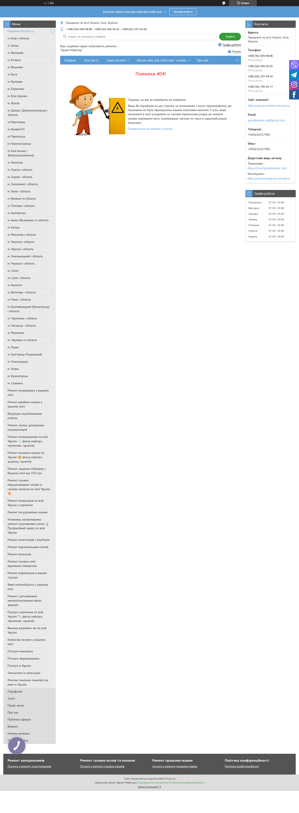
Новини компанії (19, 733)
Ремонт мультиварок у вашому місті (28, 392)
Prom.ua (170, 778)
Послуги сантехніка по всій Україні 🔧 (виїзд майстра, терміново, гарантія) (25, 616)
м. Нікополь (15, 162)
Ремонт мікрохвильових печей (28, 547)
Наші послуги (116, 60)
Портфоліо (15, 691)
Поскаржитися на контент (153, 782)
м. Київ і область (18, 38)
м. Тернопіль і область (22, 318)
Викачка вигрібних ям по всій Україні (27, 630)
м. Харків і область (20, 177)
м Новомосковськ (19, 144)
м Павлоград (16, 136)
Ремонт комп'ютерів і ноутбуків (28, 540)
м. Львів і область (19, 191)
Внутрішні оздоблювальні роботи (25, 416)
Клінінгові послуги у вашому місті (27, 642)
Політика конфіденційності (242, 766)
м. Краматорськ (18, 376)
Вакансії (13, 726)
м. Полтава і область (21, 206)
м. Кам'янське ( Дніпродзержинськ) (21, 153)
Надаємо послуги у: (21, 31)
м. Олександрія (18, 362)
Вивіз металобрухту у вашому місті (28, 587)
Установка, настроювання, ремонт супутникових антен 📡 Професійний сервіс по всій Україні (28, 525)
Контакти (91, 60)
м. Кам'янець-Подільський (25, 354)
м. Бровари (15, 82)
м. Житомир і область (22, 292)
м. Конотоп (15, 285)
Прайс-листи (16, 705)
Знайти (230, 36)
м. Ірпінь (13, 45)
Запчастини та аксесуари (24, 673)
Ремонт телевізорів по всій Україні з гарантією (26, 503)
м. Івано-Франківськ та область (28, 220)
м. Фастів (13, 103)
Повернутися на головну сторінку (150, 129)
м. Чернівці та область (22, 340)
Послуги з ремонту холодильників (29, 766)
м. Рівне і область (19, 299)
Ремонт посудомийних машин (27, 512)
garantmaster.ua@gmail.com (266, 120)
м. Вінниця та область (22, 198)
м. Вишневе (15, 67)
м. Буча (12, 74)
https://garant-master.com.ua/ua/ (269, 106)
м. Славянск (15, 383)
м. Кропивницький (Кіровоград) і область (28, 309)
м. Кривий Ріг (16, 129)
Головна (70, 60)
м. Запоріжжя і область (23, 184)
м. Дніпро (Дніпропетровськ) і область (28, 112)
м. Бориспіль (16, 89)
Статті (11, 698)
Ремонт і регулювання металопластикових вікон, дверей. (25, 600)
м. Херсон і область (20, 249)
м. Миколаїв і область (22, 235)
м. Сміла (13, 271)
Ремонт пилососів (19, 554)
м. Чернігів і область (21, 242)
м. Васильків (15, 53)
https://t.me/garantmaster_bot (267, 168)
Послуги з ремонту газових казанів (102, 766)
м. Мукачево (16, 333)
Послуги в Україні (19, 666)
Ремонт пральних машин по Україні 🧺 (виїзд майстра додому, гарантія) (26, 457)
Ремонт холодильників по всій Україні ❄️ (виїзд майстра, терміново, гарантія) (28, 441)
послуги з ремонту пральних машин (174, 766)
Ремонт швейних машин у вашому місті (25, 404)
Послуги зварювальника (23, 658)
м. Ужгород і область (22, 325)
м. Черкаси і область (21, 263)
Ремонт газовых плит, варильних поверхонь (22, 563)
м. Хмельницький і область (25, 256)
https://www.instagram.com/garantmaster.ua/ (270, 178)
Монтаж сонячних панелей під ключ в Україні (28, 682)
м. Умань (13, 369)
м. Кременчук (17, 213)
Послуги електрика (20, 651)
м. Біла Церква (17, 96)
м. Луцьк (13, 347)
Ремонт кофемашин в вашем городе (27, 575)
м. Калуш (14, 227)
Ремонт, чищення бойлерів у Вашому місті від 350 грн (27, 471)
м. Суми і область (19, 278)
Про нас (13, 712)
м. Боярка (14, 60)
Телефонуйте (183, 11)
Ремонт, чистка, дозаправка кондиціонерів (26, 427)
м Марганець (16, 122)
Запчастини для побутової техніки (161, 60)
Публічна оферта (19, 719)
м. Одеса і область (20, 170)
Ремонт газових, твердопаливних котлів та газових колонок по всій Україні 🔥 (29, 486)
